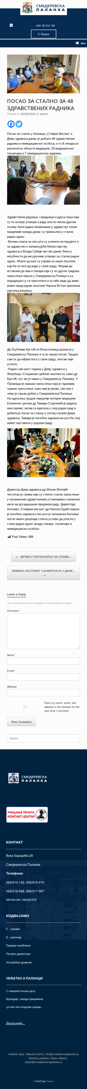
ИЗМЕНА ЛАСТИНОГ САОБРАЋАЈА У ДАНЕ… (43, 573)
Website (12, 686)
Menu (83, 43)
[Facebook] (11, 124)
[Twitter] (18, 124)
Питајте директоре (18, 954)
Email (11, 671)
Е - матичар (14, 937)
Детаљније (14, 1023)
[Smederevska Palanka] (43, 8)
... (23, 1023)
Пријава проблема (18, 945)
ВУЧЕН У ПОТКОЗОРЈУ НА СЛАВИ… (44, 557)
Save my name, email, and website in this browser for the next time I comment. (61, 707)
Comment (13, 611)
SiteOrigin (41, 1081)
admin (44, 114)
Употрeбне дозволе (19, 962)
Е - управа (13, 929)
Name (11, 655)
